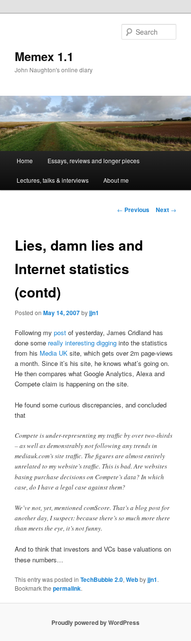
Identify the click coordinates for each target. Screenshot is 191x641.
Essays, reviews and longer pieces (94, 160)
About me (116, 180)
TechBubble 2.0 (101, 579)
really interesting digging (82, 342)
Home (25, 160)
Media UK (54, 353)
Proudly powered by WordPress (95, 622)
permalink (67, 588)
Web (132, 579)
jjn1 (94, 312)
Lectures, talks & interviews (53, 180)
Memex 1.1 (44, 56)
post (60, 332)
